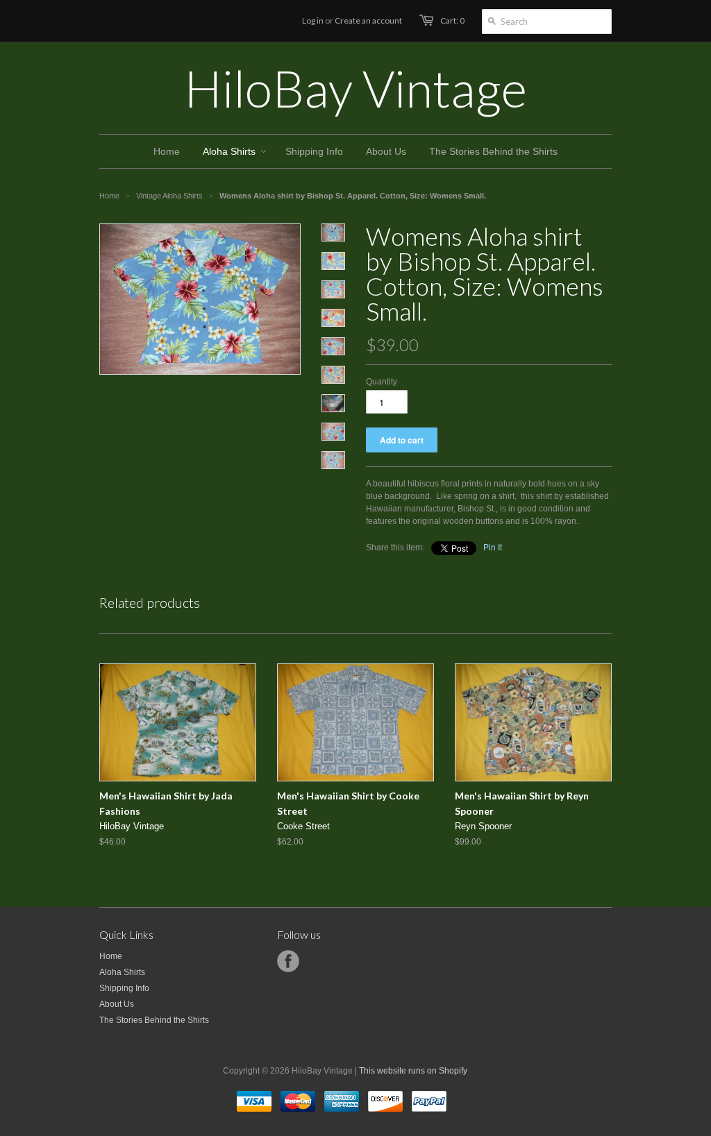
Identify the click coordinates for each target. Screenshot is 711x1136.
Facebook (288, 961)
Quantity (381, 382)
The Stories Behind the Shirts (154, 1020)
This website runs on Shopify (413, 1071)
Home (110, 956)
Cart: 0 (452, 20)
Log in (313, 20)
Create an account (368, 20)
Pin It (492, 547)
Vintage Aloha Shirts (169, 196)
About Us (116, 1004)
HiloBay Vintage (355, 88)
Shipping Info (124, 988)
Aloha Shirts (122, 972)
